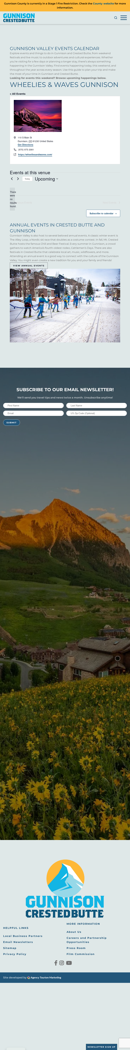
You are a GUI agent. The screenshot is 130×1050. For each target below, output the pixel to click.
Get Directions (25, 144)
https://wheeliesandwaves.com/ (35, 154)
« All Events (18, 93)
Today (27, 178)
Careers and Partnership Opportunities (87, 940)
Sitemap (9, 948)
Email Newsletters (18, 942)
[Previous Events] (12, 179)
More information (83, 923)
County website (103, 3)
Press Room (76, 948)
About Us (74, 931)
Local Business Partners (23, 936)
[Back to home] (19, 17)
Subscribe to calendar (101, 213)
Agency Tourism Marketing (45, 977)
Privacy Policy (14, 954)
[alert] (12, 199)
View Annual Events (28, 265)
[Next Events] (18, 179)
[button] (115, 17)
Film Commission (81, 954)
